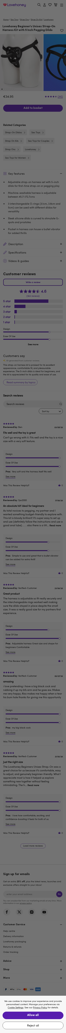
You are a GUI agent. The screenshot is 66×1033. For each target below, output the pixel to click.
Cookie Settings (15, 1007)
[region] (33, 1014)
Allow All (33, 1015)
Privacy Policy (40, 1007)
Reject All (33, 1025)
